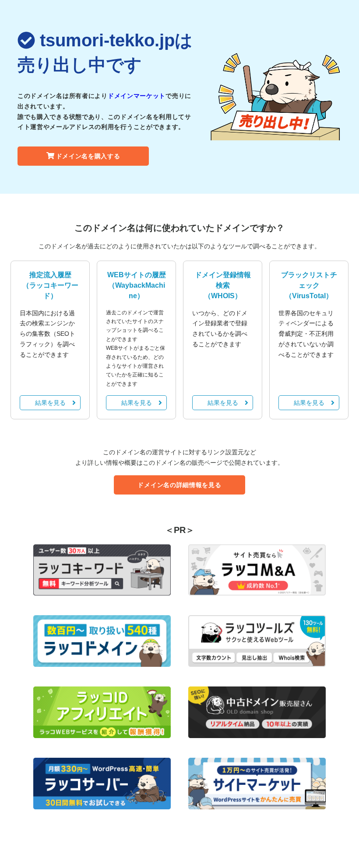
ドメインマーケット (136, 95)
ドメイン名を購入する (88, 156)
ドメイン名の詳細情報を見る (179, 484)
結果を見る (50, 402)
